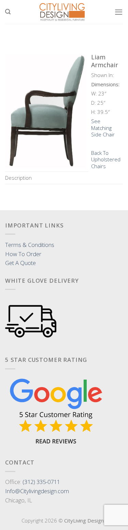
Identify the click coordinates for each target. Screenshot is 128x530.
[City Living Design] (62, 12)
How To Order (23, 254)
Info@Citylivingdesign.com (37, 491)
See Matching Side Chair (103, 128)
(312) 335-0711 (41, 482)
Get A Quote (20, 263)
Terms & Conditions (29, 245)
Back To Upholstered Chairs (105, 159)
